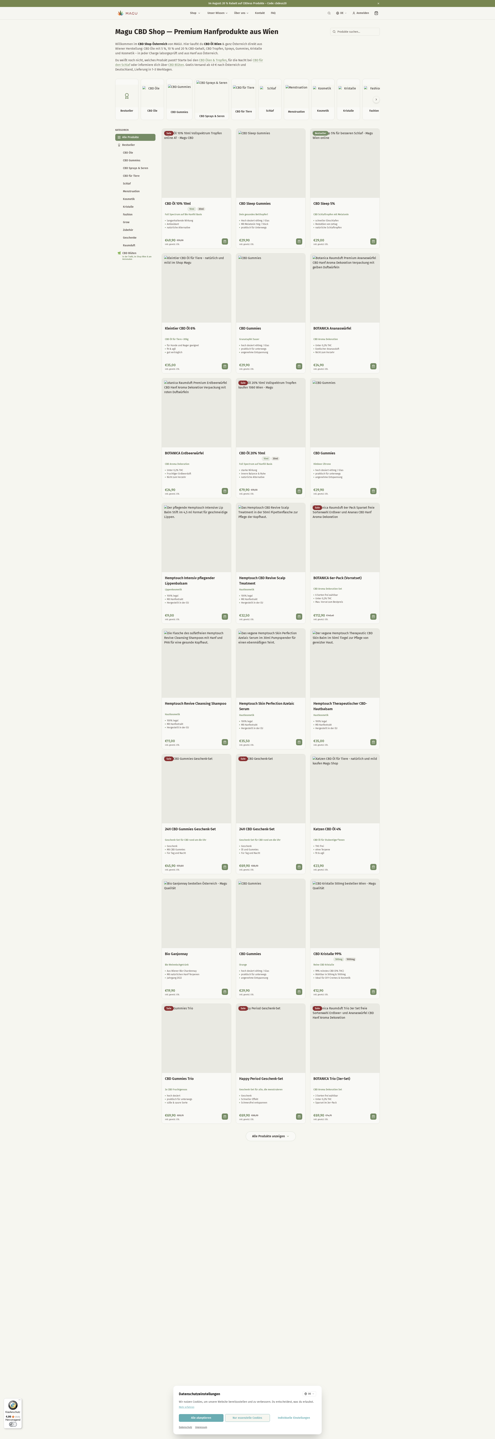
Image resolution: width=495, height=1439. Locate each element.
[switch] (13, 1424)
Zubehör (128, 230)
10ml (191, 209)
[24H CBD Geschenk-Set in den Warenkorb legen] (299, 867)
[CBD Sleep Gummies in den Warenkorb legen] (299, 241)
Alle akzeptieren (201, 1417)
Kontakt (260, 13)
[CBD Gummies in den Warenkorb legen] (299, 366)
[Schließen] (378, 3)
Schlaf (127, 183)
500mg (338, 959)
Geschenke (130, 237)
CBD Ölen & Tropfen (213, 60)
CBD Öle (128, 152)
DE (341, 13)
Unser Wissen (215, 13)
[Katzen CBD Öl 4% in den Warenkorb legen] (373, 867)
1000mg (350, 959)
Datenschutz (185, 1427)
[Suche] (329, 13)
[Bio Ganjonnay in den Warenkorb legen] (225, 992)
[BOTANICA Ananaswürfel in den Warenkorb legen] (373, 366)
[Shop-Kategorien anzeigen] (199, 13)
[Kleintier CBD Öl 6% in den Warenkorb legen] (225, 366)
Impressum (201, 1427)
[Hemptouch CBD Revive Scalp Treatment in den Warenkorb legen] (299, 617)
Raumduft (129, 245)
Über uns (239, 13)
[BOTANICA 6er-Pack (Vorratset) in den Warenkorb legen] (373, 617)
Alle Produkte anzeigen (268, 1136)
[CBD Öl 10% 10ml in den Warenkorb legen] (225, 241)
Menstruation (131, 191)
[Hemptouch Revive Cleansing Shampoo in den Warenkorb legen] (225, 742)
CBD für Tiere (131, 176)
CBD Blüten (176, 65)
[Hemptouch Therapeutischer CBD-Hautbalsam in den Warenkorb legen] (373, 742)
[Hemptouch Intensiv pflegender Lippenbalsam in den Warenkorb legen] (225, 617)
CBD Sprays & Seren (135, 168)
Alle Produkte (130, 137)
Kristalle (128, 206)
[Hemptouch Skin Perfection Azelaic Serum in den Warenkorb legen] (299, 742)
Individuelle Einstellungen (294, 1417)
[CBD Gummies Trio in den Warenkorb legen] (225, 1116)
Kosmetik (129, 199)
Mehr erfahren (186, 1407)
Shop (193, 13)
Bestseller (128, 145)
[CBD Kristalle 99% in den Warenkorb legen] (373, 992)
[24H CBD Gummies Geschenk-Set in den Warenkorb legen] (225, 867)
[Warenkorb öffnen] (376, 13)
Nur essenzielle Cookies (247, 1417)
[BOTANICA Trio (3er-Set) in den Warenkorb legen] (373, 1116)
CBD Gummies (131, 160)
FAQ (273, 13)
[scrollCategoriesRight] (376, 99)
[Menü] (19, 1400)
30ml (201, 209)
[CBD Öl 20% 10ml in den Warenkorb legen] (299, 491)
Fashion (127, 214)
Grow (126, 222)
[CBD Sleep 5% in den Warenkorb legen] (373, 241)
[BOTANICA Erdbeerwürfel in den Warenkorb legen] (225, 491)
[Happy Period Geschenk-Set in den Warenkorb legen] (299, 1116)
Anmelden (363, 13)
